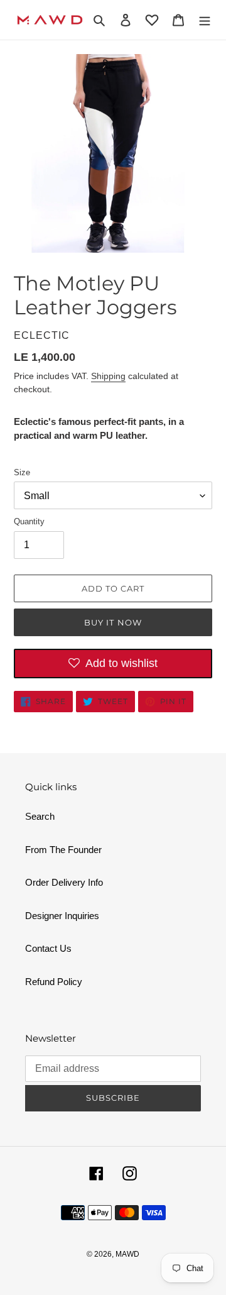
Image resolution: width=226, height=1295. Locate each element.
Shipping (108, 376)
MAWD (127, 1254)
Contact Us (48, 948)
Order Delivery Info (64, 882)
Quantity (29, 521)
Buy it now (112, 622)
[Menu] (204, 19)
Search (40, 816)
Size (22, 472)
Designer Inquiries (62, 915)
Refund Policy (53, 981)
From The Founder (63, 849)
